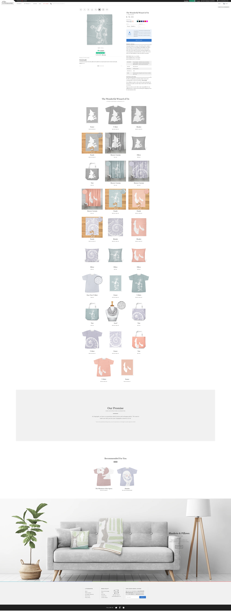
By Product (27, 3)
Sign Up (143, 597)
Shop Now (179, 546)
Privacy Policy (87, 597)
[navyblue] (141, 21)
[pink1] (147, 21)
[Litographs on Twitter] (116, 607)
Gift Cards (45, 3)
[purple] (143, 21)
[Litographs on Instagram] (123, 607)
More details (144, 80)
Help (219, 3)
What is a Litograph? (224, 7)
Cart (226, 3)
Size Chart (103, 594)
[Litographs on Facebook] (120, 607)
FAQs (102, 592)
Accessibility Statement (89, 594)
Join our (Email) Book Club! (223, 0)
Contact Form (103, 595)
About (86, 591)
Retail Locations (88, 592)
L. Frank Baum (130, 14)
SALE (40, 3)
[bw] (139, 21)
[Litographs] (7, 3)
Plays (115, 461)
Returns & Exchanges (105, 591)
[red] (145, 21)
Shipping (131, 76)
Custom (35, 3)
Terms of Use (87, 595)
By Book (19, 3)
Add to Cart (139, 40)
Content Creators (104, 597)
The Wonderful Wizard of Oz (137, 13)
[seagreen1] (137, 21)
